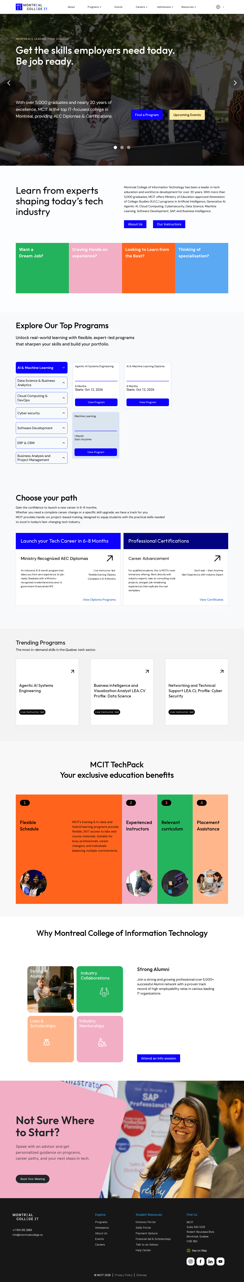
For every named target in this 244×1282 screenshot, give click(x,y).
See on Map (199, 1250)
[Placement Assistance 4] (175, 849)
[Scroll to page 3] (136, 147)
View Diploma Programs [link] (99, 600)
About (71, 7)
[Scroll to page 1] (108, 147)
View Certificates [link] (211, 600)
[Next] (235, 83)
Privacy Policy (123, 1275)
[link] (47, 692)
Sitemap (141, 1275)
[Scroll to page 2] (122, 147)
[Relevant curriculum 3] (139, 849)
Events (118, 7)
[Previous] (9, 83)
